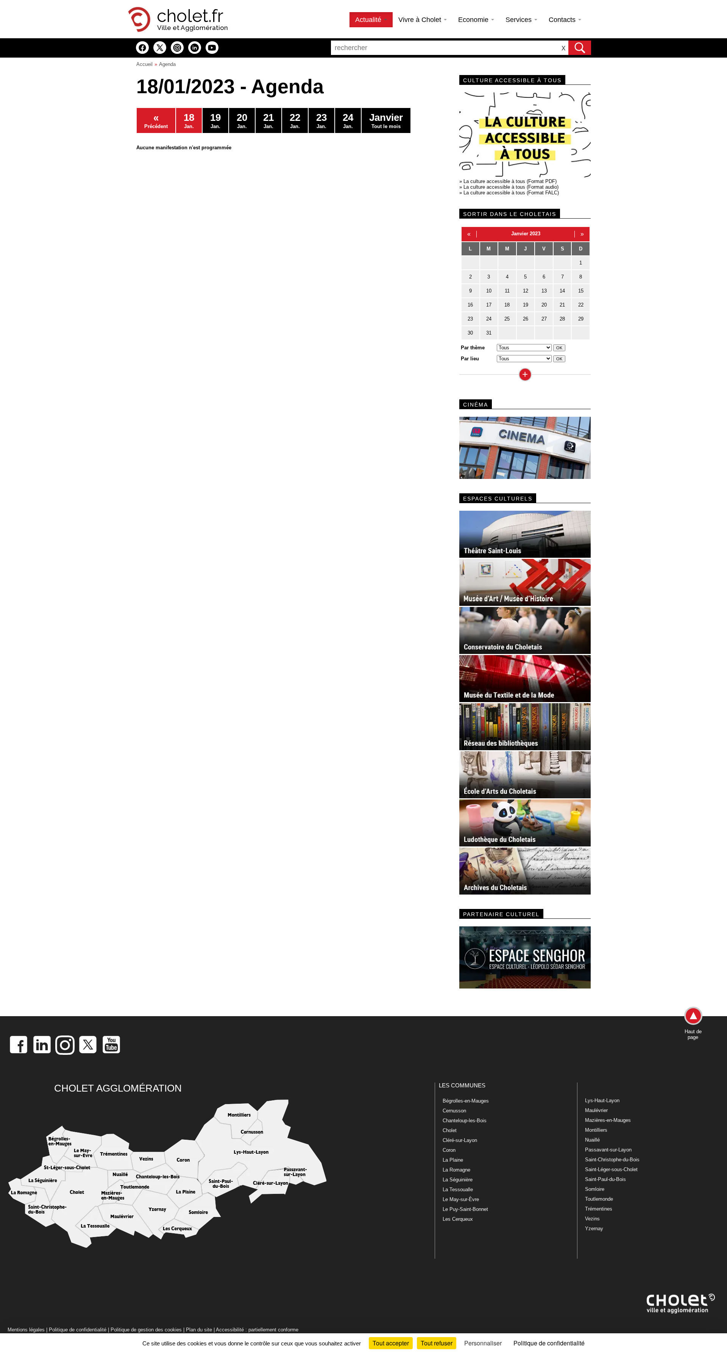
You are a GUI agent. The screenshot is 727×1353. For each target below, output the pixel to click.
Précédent (156, 120)
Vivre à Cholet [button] (420, 19)
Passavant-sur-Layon (608, 1150)
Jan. (189, 120)
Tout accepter (391, 1343)
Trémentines (598, 1209)
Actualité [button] (369, 19)
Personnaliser (483, 1343)
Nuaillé (592, 1140)
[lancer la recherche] (579, 48)
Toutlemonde (599, 1199)
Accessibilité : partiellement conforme (257, 1330)
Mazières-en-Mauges (608, 1120)
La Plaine (453, 1160)
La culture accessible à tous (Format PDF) (510, 181)
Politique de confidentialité (77, 1330)
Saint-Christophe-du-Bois (612, 1159)
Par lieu (470, 358)
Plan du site (199, 1330)
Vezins (592, 1219)
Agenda (167, 64)
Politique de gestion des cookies (146, 1330)
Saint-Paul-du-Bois (605, 1179)
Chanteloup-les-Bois (465, 1120)
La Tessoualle (458, 1189)
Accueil (144, 64)
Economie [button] (474, 19)
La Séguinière (458, 1180)
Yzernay (594, 1228)
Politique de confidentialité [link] (549, 1343)
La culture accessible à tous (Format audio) (511, 187)
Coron (449, 1150)
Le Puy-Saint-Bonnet (465, 1209)
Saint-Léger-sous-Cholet (611, 1169)
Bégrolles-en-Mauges (466, 1101)
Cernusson (454, 1111)
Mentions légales (26, 1330)
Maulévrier (596, 1110)
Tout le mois (386, 120)
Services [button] (519, 19)
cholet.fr (190, 16)
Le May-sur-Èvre (461, 1199)
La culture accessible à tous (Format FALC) (511, 193)
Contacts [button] (563, 19)
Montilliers (596, 1130)
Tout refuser (436, 1343)
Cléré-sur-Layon (460, 1140)
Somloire (594, 1189)
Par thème (473, 347)
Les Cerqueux (458, 1219)
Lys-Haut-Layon (602, 1100)
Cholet (450, 1130)
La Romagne (456, 1170)
